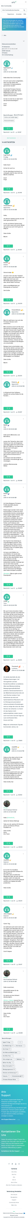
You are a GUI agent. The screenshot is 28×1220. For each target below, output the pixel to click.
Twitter (12, 1164)
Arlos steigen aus (7, 1059)
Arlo (5, 35)
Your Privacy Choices (17, 1213)
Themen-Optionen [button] (23, 41)
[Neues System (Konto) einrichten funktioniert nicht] (18, 138)
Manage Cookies (14, 1215)
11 (10, 795)
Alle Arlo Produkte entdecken (14, 1185)
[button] (23, 61)
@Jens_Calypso (9, 1000)
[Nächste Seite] (21, 1042)
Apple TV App (6, 1042)
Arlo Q (14, 1179)
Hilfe (24, 14)
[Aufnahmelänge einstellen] (20, 138)
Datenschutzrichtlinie (8, 1213)
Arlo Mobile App (7, 1045)
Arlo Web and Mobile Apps (10, 1052)
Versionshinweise (9, 120)
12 (10, 847)
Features (5, 1076)
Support (14, 1199)
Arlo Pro (14, 1174)
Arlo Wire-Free (7, 1055)
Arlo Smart (5, 1049)
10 (10, 740)
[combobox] (14, 10)
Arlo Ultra (14, 1171)
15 (10, 1033)
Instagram (19, 1164)
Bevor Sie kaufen (7, 1066)
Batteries (19, 1059)
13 (10, 901)
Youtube (16, 1164)
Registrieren (10, 14)
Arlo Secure (19, 1045)
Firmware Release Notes (9, 1079)
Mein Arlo (14, 1205)
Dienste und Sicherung (9, 1072)
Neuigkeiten (14, 1197)
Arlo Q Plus (14, 1182)
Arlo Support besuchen (8, 1119)
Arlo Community (6, 6)
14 (10, 964)
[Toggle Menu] (25, 2)
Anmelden (19, 14)
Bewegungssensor (8, 1069)
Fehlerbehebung (16, 1076)
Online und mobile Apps (10, 117)
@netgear (7, 573)
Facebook (9, 1164)
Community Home (14, 1202)
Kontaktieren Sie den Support (10, 1151)
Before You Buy (7, 1062)
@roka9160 (10, 817)
